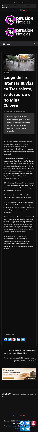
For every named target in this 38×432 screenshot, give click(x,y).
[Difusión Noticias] (4, 43)
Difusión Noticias (20, 111)
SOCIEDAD (6, 72)
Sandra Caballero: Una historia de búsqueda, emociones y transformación (20, 6)
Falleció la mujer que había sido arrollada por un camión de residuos (19, 359)
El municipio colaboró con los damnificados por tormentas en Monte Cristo (20, 351)
